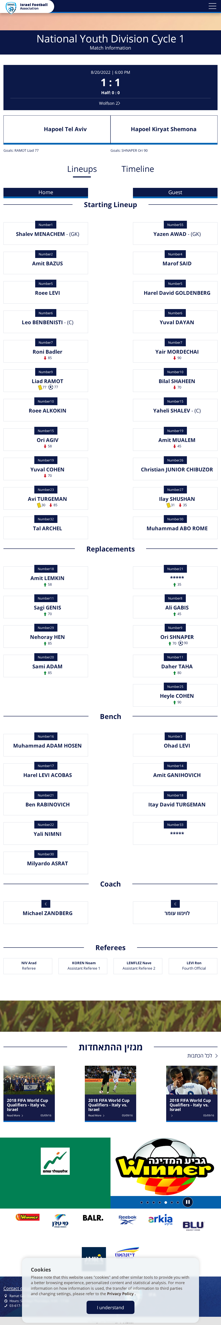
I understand (110, 1307)
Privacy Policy (121, 1293)
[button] (212, 6)
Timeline (138, 168)
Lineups (82, 168)
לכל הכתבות (199, 1055)
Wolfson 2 (108, 103)
